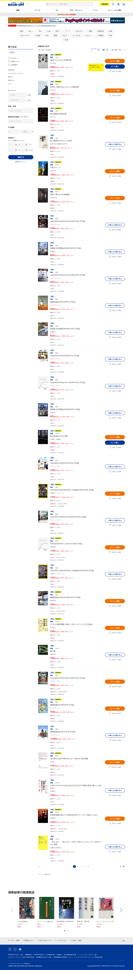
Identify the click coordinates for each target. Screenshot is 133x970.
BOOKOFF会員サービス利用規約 (43, 954)
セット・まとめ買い (115, 10)
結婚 (110, 31)
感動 (90, 31)
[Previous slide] (12, 910)
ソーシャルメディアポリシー (86, 954)
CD (57, 10)
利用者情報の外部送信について (63, 957)
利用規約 (59, 954)
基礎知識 (101, 31)
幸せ (40, 31)
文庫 (66, 40)
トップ (40, 874)
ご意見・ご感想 (76, 940)
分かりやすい (25, 35)
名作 (47, 35)
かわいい (89, 35)
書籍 (17, 10)
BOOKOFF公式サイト (14, 954)
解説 (22, 31)
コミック (37, 10)
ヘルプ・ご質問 (14, 940)
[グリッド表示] (107, 50)
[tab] (64, 930)
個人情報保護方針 (69, 954)
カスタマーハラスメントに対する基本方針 (20, 957)
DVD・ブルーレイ (76, 10)
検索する (21, 157)
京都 (110, 35)
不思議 (38, 35)
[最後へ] (123, 866)
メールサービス (61, 940)
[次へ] (120, 866)
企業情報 (27, 954)
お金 (49, 31)
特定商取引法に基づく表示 (43, 957)
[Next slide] (121, 910)
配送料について (29, 940)
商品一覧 (47, 874)
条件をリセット (20, 161)
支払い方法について (45, 940)
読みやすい (80, 31)
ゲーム (95, 10)
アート (68, 31)
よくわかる (76, 35)
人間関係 (100, 35)
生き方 (65, 35)
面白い (58, 31)
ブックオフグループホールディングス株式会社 (87, 957)
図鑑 (55, 35)
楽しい (31, 31)
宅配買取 (105, 4)
